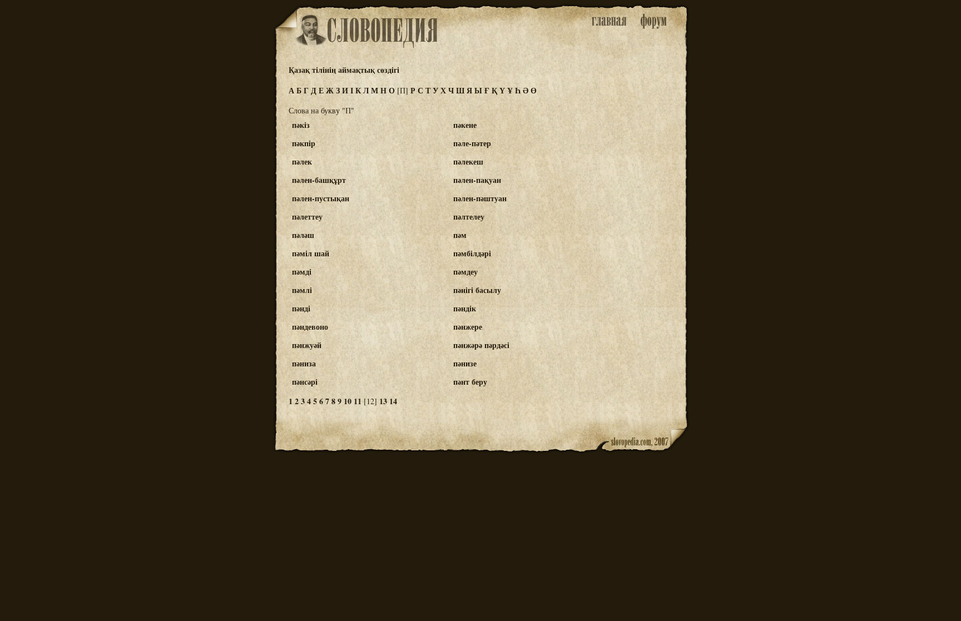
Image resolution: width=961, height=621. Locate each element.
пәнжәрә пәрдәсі (481, 345)
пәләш (303, 235)
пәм (460, 235)
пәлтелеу (468, 216)
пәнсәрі (305, 381)
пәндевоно (310, 326)
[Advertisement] (643, 167)
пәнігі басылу (477, 290)
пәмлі (302, 290)
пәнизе (465, 363)
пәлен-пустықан (320, 198)
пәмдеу (465, 271)
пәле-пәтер (472, 143)
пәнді (301, 308)
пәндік (464, 308)
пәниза (304, 363)
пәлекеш (468, 161)
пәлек (302, 161)
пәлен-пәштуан (480, 198)
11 (357, 401)
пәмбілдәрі (472, 253)
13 (383, 401)
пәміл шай (310, 253)
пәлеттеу (307, 216)
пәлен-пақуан (477, 180)
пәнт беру (470, 381)
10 (347, 401)
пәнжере (467, 326)
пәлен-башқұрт (319, 180)
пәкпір (303, 143)
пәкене (465, 125)
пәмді (301, 271)
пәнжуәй (306, 345)
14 (393, 401)
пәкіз (301, 125)
